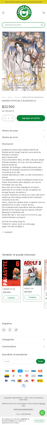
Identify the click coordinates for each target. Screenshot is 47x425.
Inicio (4, 97)
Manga (10, 97)
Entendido (39, 421)
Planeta (17, 97)
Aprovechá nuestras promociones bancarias (23, 2)
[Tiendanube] (23, 414)
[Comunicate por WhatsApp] (42, 413)
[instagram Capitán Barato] (4, 330)
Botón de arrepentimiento (23, 409)
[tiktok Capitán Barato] (16, 330)
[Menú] (3, 13)
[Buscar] (42, 25)
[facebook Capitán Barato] (10, 330)
